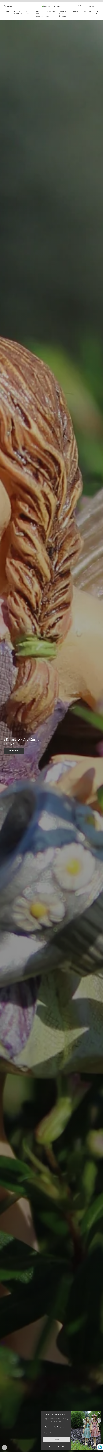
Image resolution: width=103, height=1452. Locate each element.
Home (6, 11)
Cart (97, 6)
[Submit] (18, 6)
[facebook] (49, 1446)
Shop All (96, 12)
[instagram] (54, 1446)
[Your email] (56, 1433)
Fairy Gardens (29, 12)
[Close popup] (99, 1413)
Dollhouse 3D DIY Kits (50, 13)
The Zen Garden (39, 13)
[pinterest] (58, 1446)
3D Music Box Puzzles (63, 13)
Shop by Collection (17, 12)
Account (91, 6)
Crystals (75, 11)
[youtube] (63, 1446)
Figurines (87, 11)
